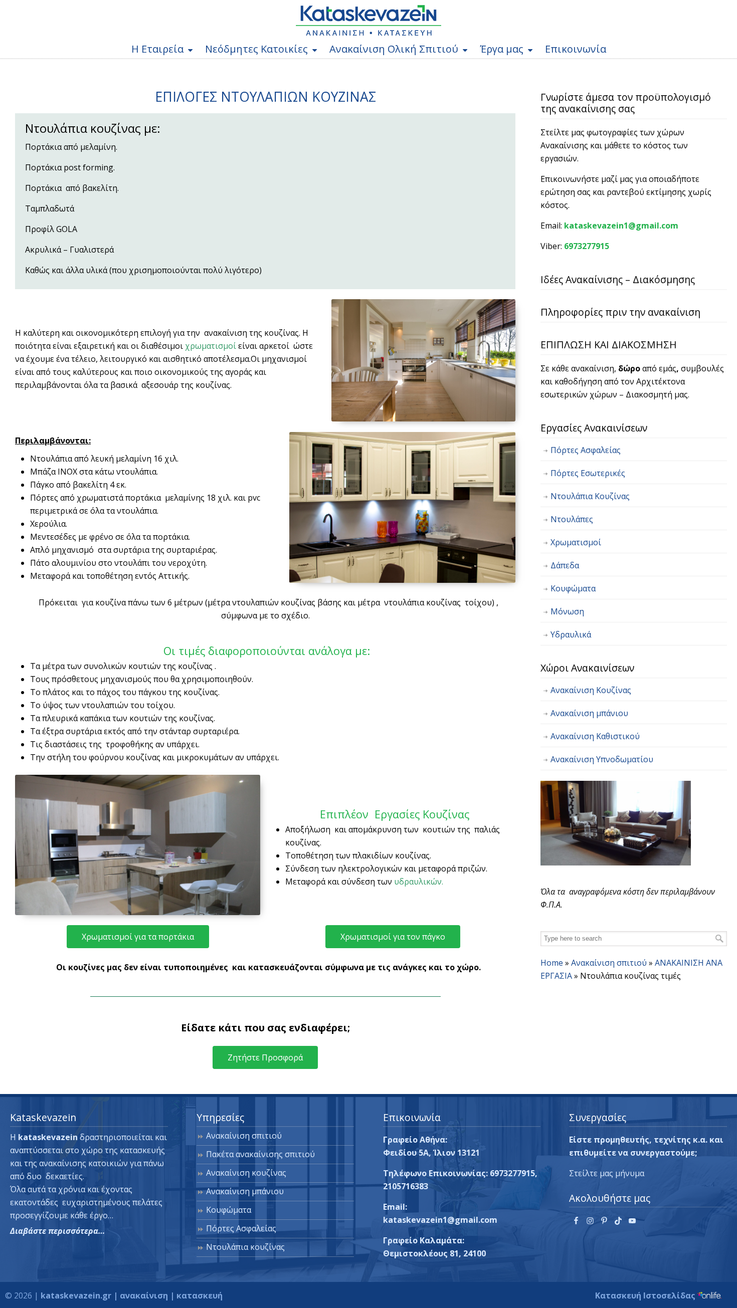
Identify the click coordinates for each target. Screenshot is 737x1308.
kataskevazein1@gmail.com (621, 225)
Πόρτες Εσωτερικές (587, 473)
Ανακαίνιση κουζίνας (246, 1172)
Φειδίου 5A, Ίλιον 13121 (431, 1152)
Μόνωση (567, 611)
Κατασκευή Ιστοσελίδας (646, 1295)
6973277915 (586, 246)
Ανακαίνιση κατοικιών (368, 20)
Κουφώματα (573, 588)
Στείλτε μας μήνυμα (606, 1173)
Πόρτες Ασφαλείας (585, 450)
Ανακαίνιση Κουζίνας (590, 690)
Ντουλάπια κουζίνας (245, 1246)
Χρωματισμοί (575, 542)
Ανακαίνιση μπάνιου (589, 713)
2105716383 (405, 1186)
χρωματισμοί (210, 345)
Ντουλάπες (571, 519)
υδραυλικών (418, 881)
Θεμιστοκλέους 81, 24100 (434, 1253)
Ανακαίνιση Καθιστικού (595, 736)
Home (551, 962)
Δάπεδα (564, 565)
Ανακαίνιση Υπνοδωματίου (601, 759)
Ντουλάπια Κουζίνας (590, 496)
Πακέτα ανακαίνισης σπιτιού (260, 1154)
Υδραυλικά (570, 634)
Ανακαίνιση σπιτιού (609, 962)
